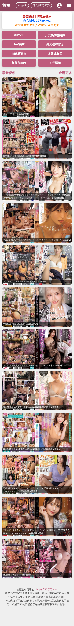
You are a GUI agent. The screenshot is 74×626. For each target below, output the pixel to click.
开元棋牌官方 (55, 44)
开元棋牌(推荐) (41, 5)
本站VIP (22, 5)
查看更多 (65, 73)
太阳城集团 (55, 53)
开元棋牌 (55, 63)
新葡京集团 (19, 63)
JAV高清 (19, 44)
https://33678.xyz (46, 589)
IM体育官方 (19, 53)
